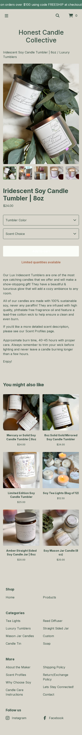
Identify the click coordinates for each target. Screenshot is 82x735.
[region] (41, 4)
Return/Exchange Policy (55, 677)
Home (10, 597)
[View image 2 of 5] (25, 173)
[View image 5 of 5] (72, 173)
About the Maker (18, 667)
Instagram (19, 718)
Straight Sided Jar (56, 628)
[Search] (57, 15)
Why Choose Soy (18, 682)
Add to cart (41, 251)
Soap (47, 643)
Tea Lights (13, 621)
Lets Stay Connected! (58, 687)
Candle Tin (13, 643)
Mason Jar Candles (20, 636)
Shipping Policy (54, 667)
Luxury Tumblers (18, 628)
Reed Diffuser (53, 621)
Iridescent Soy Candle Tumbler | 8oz (29, 52)
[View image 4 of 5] (56, 173)
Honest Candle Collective (41, 36)
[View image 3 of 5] (41, 173)
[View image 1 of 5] (9, 173)
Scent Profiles (16, 675)
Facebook (56, 718)
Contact (48, 694)
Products (49, 597)
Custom (48, 636)
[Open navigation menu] (6, 15)
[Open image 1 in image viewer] (41, 114)
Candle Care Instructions (14, 692)
